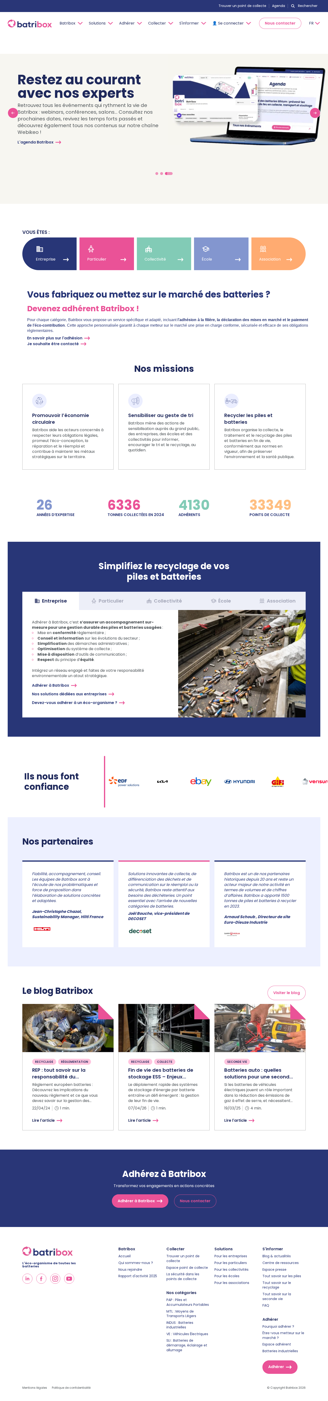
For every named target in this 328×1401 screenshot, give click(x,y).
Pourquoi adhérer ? (278, 1326)
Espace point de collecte (187, 1267)
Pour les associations (231, 1283)
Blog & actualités (276, 1256)
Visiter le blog (286, 993)
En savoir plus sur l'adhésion (54, 338)
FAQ (265, 1305)
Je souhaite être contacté (53, 344)
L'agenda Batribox (36, 142)
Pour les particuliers (230, 1263)
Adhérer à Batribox (50, 685)
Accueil (124, 1256)
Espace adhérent (276, 1344)
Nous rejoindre (130, 1269)
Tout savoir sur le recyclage (276, 1285)
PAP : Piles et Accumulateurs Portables (187, 1302)
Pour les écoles (226, 1276)
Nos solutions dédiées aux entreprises (69, 694)
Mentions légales (34, 1388)
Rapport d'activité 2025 (137, 1276)
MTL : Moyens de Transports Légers (181, 1314)
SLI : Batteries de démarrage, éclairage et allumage (186, 1345)
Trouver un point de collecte (242, 6)
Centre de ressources (280, 1263)
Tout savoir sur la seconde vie (276, 1296)
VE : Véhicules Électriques (187, 1334)
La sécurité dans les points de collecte (182, 1276)
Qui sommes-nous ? (135, 1263)
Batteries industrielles (280, 1351)
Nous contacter (280, 23)
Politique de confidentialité (71, 1388)
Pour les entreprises (230, 1256)
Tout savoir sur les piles (281, 1276)
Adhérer (276, 1367)
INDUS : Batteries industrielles (179, 1325)
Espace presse (274, 1269)
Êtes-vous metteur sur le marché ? (283, 1335)
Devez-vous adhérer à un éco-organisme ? (74, 702)
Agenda (278, 6)
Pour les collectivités (231, 1269)
